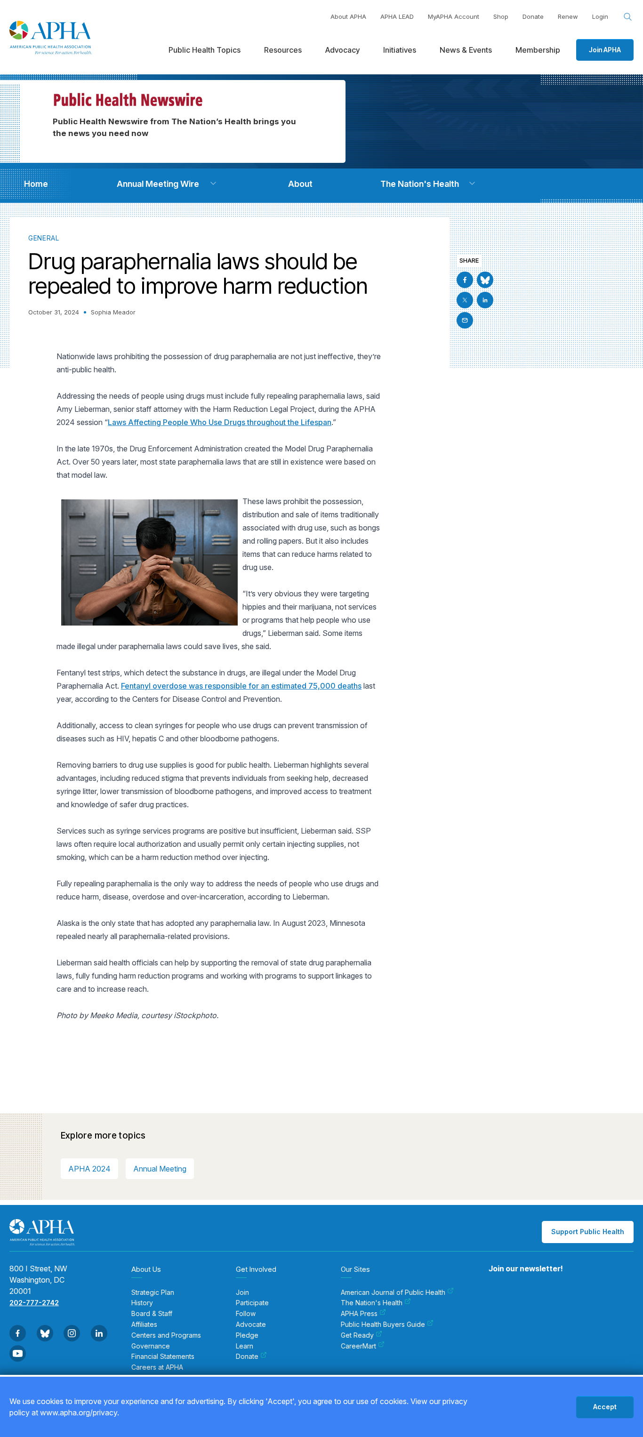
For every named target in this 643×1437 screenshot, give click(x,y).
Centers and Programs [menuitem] (166, 1335)
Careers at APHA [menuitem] (157, 1367)
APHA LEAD (397, 16)
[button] (213, 183)
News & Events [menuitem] (466, 50)
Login (600, 16)
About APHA (348, 16)
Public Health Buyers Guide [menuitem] (383, 1324)
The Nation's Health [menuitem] (371, 1303)
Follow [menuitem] (246, 1313)
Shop (500, 16)
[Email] (465, 320)
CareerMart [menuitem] (358, 1346)
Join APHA (605, 50)
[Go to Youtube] (17, 1353)
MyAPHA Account (453, 16)
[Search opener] (628, 17)
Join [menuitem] (242, 1292)
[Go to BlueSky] (485, 280)
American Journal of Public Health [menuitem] (393, 1292)
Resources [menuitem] (283, 50)
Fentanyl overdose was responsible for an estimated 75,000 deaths (241, 685)
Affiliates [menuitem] (144, 1324)
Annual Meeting (159, 1168)
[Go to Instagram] (72, 1333)
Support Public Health (587, 1232)
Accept (605, 1407)
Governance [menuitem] (150, 1346)
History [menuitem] (142, 1303)
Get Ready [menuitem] (357, 1335)
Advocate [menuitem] (251, 1324)
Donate (533, 16)
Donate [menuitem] (247, 1356)
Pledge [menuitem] (247, 1335)
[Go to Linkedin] (485, 300)
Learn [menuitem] (244, 1346)
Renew (568, 16)
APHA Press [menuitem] (359, 1313)
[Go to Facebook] (465, 280)
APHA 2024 (89, 1168)
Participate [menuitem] (252, 1303)
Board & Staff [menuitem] (151, 1313)
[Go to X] (465, 300)
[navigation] (36, 184)
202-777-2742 (34, 1302)
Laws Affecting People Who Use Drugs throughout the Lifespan (219, 422)
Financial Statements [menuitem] (162, 1356)
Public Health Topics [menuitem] (205, 50)
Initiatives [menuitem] (399, 50)
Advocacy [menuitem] (342, 50)
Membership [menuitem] (537, 50)
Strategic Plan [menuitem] (152, 1292)
